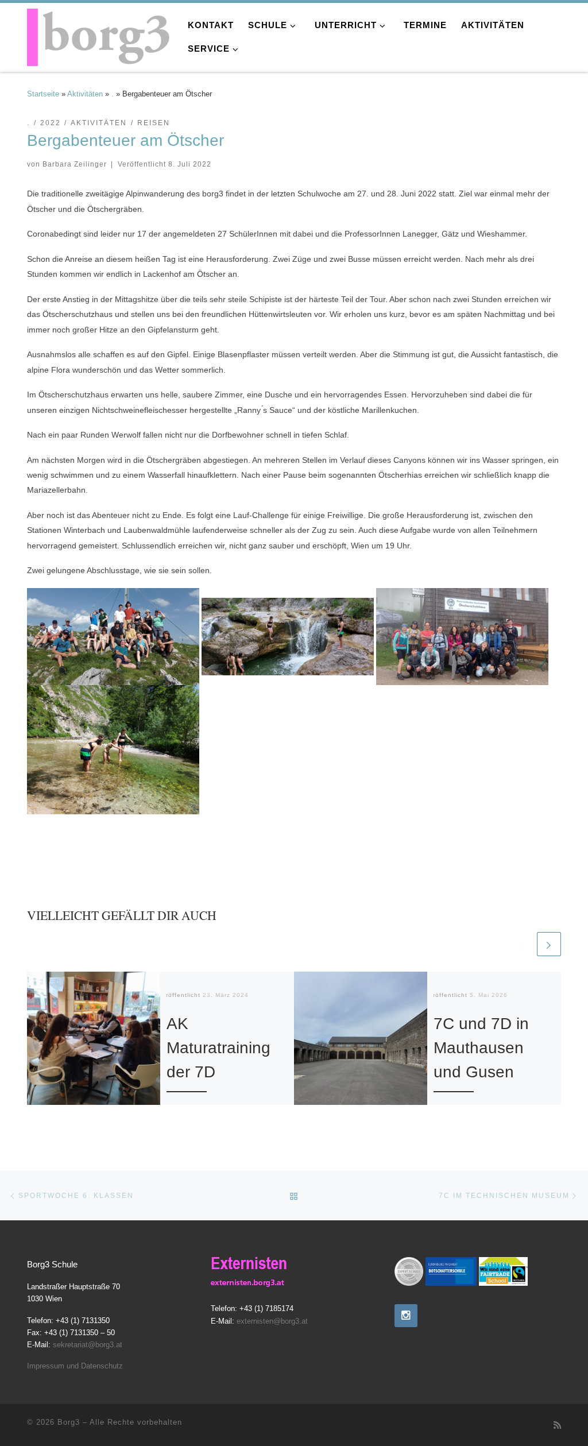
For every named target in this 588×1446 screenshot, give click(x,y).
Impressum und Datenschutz (75, 1366)
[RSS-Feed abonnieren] (557, 1425)
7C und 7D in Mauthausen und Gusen (481, 1048)
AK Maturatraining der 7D (218, 1048)
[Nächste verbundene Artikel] (549, 944)
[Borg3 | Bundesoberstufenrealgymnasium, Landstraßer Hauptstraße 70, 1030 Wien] (99, 34)
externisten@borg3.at (272, 1321)
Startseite (43, 94)
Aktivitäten (85, 94)
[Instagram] (405, 1315)
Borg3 (68, 1422)
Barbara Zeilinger (74, 164)
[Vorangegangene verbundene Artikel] (522, 944)
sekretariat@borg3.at (87, 1344)
